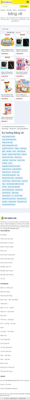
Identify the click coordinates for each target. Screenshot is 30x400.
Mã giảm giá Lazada (6, 270)
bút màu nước (18, 195)
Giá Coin (7, 395)
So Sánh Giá (22, 398)
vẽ (12, 195)
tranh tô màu (21, 160)
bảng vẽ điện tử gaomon (9, 175)
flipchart (4, 154)
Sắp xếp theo (10, 32)
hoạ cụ (10, 163)
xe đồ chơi (5, 160)
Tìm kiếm (24, 6)
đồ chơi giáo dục (21, 198)
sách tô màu (13, 160)
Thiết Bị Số (3, 303)
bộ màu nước (15, 172)
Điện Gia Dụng (5, 291)
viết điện (8, 151)
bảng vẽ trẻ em (6, 172)
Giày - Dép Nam (5, 355)
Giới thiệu (3, 235)
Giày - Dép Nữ (5, 359)
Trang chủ (2, 10)
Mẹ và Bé (9, 10)
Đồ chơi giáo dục (22, 10)
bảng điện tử (18, 178)
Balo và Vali (4, 363)
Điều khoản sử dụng (6, 243)
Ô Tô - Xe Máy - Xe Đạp (8, 323)
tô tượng (4, 163)
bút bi (14, 151)
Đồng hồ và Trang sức (7, 367)
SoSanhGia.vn (14, 398)
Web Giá (2, 395)
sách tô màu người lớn (14, 186)
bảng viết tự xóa (21, 201)
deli (18, 175)
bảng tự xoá (18, 157)
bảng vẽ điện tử (16, 169)
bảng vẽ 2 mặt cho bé (14, 154)
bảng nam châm (16, 181)
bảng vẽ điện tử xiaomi (8, 136)
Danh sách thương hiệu (7, 255)
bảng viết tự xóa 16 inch (9, 198)
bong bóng (23, 148)
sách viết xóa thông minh (9, 139)
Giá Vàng (27, 393)
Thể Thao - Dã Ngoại (7, 319)
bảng (3, 184)
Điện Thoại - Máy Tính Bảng (9, 299)
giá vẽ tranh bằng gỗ (8, 189)
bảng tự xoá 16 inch (7, 148)
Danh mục (3, 251)
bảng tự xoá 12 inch (7, 157)
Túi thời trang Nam (6, 347)
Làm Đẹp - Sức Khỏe (7, 331)
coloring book (12, 201)
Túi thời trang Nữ (5, 351)
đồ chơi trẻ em (6, 192)
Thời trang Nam (5, 339)
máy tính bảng (6, 181)
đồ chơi (4, 186)
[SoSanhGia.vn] (8, 2)
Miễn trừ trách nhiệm (7, 247)
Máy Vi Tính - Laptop (7, 307)
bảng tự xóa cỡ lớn (7, 142)
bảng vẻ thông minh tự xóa (9, 145)
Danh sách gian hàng (7, 259)
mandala (4, 201)
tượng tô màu (19, 189)
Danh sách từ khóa (6, 262)
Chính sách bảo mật (6, 239)
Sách (2, 327)
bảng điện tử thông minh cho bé (11, 166)
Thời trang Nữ (4, 343)
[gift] (3, 151)
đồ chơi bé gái (21, 151)
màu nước (24, 181)
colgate (17, 148)
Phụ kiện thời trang (6, 371)
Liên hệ (2, 278)
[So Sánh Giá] (8, 218)
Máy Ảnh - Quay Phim (7, 311)
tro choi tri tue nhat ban (8, 204)
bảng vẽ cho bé (6, 169)
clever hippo (15, 192)
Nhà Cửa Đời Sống (6, 295)
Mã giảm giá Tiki (5, 266)
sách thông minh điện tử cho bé (15, 184)
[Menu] (28, 2)
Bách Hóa (3, 335)
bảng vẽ (24, 154)
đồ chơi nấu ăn (6, 195)
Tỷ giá (11, 393)
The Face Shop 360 (18, 393)
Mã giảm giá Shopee (6, 274)
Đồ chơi (14, 10)
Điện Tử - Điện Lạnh (6, 288)
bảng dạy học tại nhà (8, 178)
